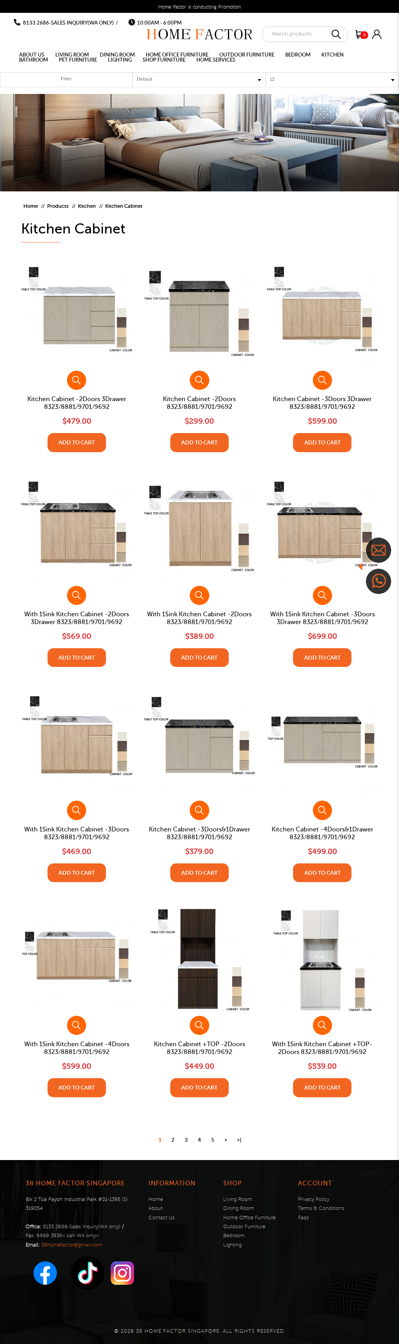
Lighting (232, 1245)
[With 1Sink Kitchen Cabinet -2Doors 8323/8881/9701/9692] (199, 529)
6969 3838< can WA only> (68, 1235)
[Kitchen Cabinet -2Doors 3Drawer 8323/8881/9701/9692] (76, 315)
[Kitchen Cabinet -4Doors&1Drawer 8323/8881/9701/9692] (322, 745)
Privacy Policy (313, 1199)
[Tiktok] (87, 1273)
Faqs (303, 1217)
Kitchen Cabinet (124, 206)
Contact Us (161, 1217)
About (155, 1208)
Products (58, 206)
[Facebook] (45, 1273)
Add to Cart (76, 442)
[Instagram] (122, 1273)
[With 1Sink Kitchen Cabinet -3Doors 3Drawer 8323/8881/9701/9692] (322, 529)
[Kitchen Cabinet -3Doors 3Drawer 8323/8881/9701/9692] (322, 315)
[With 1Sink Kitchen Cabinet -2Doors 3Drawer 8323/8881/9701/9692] (76, 529)
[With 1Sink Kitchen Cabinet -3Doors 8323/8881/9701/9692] (76, 745)
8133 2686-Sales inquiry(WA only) (68, 22)
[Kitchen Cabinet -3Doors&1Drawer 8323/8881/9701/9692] (199, 745)
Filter (66, 79)
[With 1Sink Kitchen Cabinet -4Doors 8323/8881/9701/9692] (76, 960)
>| (239, 1139)
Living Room (237, 1199)
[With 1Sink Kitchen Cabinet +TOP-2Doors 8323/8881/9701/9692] (322, 960)
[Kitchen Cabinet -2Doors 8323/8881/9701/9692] (199, 315)
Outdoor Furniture (244, 1226)
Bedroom (234, 1235)
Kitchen (87, 206)
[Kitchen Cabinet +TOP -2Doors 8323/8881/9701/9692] (199, 960)
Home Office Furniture (249, 1217)
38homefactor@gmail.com (71, 1245)
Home (30, 206)
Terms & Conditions (321, 1208)
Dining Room (238, 1208)
